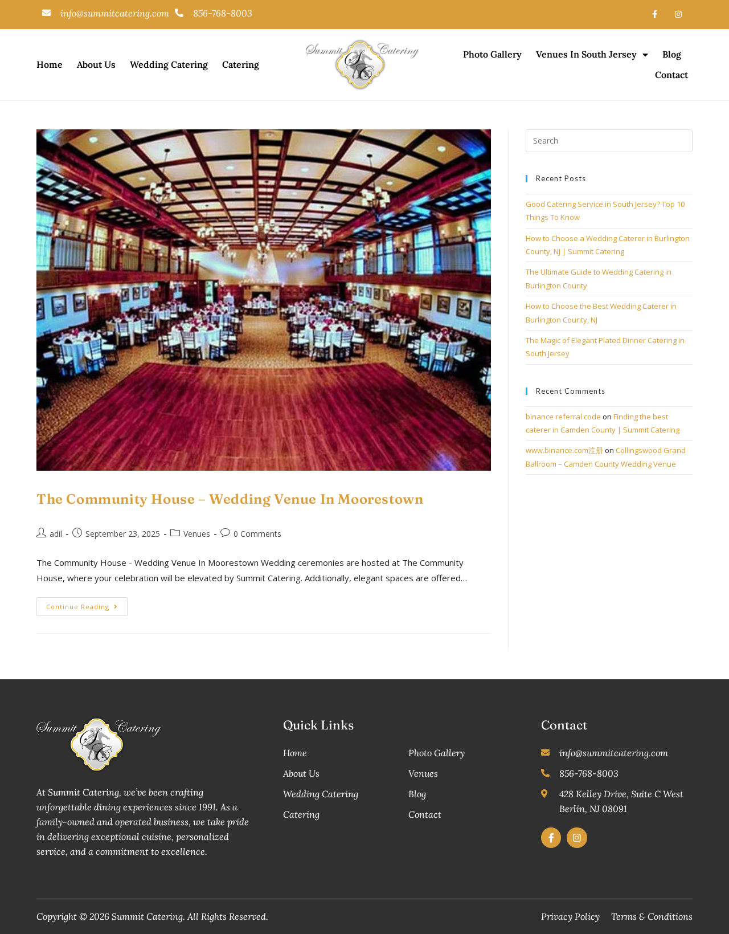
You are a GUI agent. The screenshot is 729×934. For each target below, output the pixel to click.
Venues (196, 533)
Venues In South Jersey (586, 54)
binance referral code (563, 416)
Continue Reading (87, 604)
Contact (671, 74)
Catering (240, 64)
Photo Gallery (492, 54)
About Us (96, 64)
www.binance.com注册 (564, 450)
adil (56, 533)
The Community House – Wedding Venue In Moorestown (229, 499)
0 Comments (257, 533)
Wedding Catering (169, 64)
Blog (671, 54)
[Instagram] (678, 14)
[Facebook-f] (655, 14)
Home (49, 64)
